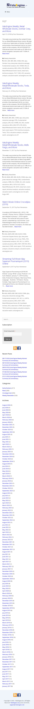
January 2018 (6, 657)
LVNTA (27, 241)
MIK (14, 125)
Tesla (4, 132)
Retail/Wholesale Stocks (9, 303)
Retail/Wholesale (7, 187)
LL (23, 241)
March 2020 (6, 593)
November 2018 (7, 632)
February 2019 (7, 625)
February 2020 (7, 596)
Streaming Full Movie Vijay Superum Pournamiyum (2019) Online (15, 261)
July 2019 (5, 613)
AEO (5, 61)
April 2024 (5, 473)
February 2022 (7, 537)
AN (5, 177)
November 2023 (7, 486)
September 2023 (7, 491)
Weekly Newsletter (10, 58)
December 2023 (7, 483)
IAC (20, 123)
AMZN (6, 118)
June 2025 (5, 439)
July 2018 (5, 642)
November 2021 (7, 544)
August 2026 (6, 405)
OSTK (15, 184)
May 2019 (5, 618)
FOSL (16, 120)
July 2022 (5, 525)
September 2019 (7, 608)
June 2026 (5, 410)
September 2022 (7, 520)
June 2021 (5, 557)
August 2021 (6, 552)
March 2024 (6, 476)
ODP (23, 244)
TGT (15, 73)
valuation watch (13, 75)
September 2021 (7, 549)
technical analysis (7, 73)
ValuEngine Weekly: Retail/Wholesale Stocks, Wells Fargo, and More (15, 145)
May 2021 (5, 559)
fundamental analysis (9, 66)
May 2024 (5, 471)
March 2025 (6, 447)
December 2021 (7, 542)
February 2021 (7, 566)
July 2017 (5, 671)
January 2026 (6, 422)
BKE (15, 61)
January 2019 (6, 627)
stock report (10, 130)
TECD (16, 130)
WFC (7, 194)
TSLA (8, 132)
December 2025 (7, 425)
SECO (17, 187)
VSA (30, 75)
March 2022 (6, 535)
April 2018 (5, 649)
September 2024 (7, 461)
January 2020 (6, 598)
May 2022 (5, 530)
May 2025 (5, 442)
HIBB (9, 182)
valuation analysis (16, 132)
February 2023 (7, 508)
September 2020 (7, 579)
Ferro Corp (17, 239)
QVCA (24, 125)
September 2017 (7, 667)
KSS (26, 66)
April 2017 (5, 679)
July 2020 (5, 583)
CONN (19, 61)
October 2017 (6, 664)
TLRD (19, 73)
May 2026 (5, 412)
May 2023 (5, 500)
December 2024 (7, 454)
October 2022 (6, 517)
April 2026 (5, 415)
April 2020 (5, 591)
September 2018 (7, 637)
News (4, 390)
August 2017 (6, 669)
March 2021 (6, 564)
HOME (22, 66)
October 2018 (6, 635)
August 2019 (6, 610)
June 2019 (5, 615)
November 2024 (7, 456)
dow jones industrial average (20, 63)
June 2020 (5, 586)
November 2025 (7, 427)
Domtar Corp (6, 63)
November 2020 (7, 574)
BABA (8, 177)
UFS (22, 73)
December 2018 (7, 630)
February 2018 (7, 654)
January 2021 (6, 569)
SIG (25, 127)
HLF (18, 66)
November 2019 (7, 603)
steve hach (25, 71)
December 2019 (7, 601)
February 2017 (7, 684)
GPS (9, 123)
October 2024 (6, 459)
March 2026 (6, 417)
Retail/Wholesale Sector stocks (11, 71)
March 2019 (6, 623)
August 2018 (6, 640)
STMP (11, 246)
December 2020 (7, 571)
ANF (9, 61)
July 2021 (5, 554)
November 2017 (7, 662)
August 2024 (6, 464)
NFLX (19, 68)
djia (26, 61)
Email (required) (9, 331)
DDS (22, 61)
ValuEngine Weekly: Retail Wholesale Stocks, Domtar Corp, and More (16, 28)
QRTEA (27, 68)
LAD (23, 182)
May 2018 (5, 647)
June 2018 (5, 645)
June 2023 (5, 498)
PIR (23, 68)
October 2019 (6, 605)
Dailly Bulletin (6, 388)
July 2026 (5, 407)
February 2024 (7, 478)
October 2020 (6, 576)
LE (28, 66)
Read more (5, 53)
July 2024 (5, 466)
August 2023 (6, 493)
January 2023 (6, 510)
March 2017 (6, 681)
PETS (18, 125)
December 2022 (7, 513)
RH (23, 127)
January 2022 (6, 539)
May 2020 (5, 588)
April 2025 (5, 444)
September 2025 (7, 432)
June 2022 (5, 527)
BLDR (18, 177)
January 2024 (6, 481)
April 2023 (5, 503)
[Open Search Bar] (28, 11)
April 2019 (5, 620)
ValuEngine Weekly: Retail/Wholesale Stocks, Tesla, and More (15, 85)
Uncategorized (7, 393)
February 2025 (7, 449)
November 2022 (7, 515)
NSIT (19, 244)
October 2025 (6, 429)
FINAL (23, 239)
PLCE (18, 184)
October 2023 (6, 488)
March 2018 (6, 652)
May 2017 (5, 676)
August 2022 (6, 522)
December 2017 (7, 659)
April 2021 (5, 561)
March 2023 (6, 505)
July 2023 (5, 495)
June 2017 (5, 674)
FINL (19, 179)
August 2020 (6, 581)
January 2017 (6, 686)
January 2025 (6, 451)
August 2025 (6, 434)
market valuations (8, 68)
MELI (16, 68)
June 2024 (5, 469)
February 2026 (7, 420)
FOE (27, 239)
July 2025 (5, 437)
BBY (12, 61)
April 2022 (5, 532)
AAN (5, 234)
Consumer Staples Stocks (10, 236)
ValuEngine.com (15, 702)
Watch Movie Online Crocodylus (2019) (16, 203)
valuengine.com (24, 75)
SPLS (29, 244)
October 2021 (6, 547)
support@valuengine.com (17, 705)
